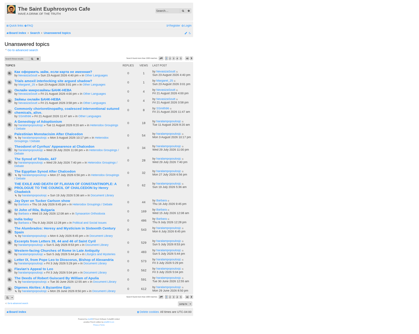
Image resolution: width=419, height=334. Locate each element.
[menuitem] (28, 25)
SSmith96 (24, 116)
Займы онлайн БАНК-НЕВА (37, 99)
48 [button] (187, 58)
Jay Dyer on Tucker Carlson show (42, 201)
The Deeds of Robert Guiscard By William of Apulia (56, 278)
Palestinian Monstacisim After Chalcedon (48, 134)
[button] (161, 58)
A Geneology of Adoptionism (38, 121)
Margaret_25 (26, 84)
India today (23, 219)
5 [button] (180, 58)
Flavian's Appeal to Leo (33, 269)
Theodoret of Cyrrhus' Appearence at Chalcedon (54, 146)
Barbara (23, 204)
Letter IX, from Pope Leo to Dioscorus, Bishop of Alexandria (64, 260)
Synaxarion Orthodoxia (90, 213)
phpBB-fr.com (109, 322)
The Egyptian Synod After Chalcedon (45, 171)
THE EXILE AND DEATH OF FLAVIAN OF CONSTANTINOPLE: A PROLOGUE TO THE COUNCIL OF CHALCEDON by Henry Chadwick (65, 188)
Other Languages (96, 75)
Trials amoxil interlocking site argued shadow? (53, 81)
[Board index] (11, 8)
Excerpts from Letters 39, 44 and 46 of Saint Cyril (55, 241)
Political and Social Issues (90, 222)
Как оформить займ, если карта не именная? (53, 72)
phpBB (90, 319)
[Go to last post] (177, 71)
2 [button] (170, 58)
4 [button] (177, 58)
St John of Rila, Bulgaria (34, 210)
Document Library (102, 195)
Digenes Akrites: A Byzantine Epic (42, 287)
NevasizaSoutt (27, 75)
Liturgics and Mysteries (100, 254)
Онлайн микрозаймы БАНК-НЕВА (43, 90)
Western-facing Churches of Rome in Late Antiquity (57, 250)
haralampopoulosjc (30, 125)
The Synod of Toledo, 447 (35, 159)
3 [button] (173, 58)
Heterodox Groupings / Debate (92, 204)
